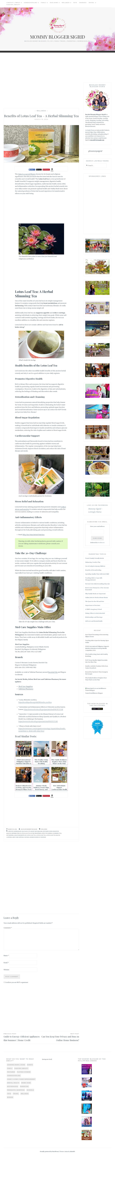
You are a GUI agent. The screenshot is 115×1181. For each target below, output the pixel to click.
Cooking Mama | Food (16, 1064)
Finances (82, 2)
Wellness (65, 2)
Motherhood (12, 1086)
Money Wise (26, 1082)
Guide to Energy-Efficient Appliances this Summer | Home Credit (22, 1037)
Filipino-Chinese (24, 1072)
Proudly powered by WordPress (49, 1151)
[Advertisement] (57, 67)
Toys (75, 2)
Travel (91, 2)
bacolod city (26, 831)
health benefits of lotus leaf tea (25, 835)
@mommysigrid (95, 151)
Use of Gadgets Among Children (95, 566)
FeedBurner (101, 542)
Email (6, 963)
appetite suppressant (14, 831)
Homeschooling (30, 2)
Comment (8, 928)
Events (30, 1064)
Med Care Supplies (25, 686)
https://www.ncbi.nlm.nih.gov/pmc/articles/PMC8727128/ (43, 709)
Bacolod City (53, 672)
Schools (30, 1090)
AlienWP (72, 1151)
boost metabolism (36, 831)
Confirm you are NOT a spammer (16, 982)
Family (43, 2)
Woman (10, 1097)
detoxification (47, 831)
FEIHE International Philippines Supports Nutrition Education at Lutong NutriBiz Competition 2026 (97, 648)
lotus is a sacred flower (26, 174)
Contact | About (13, 2)
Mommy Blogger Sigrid (57, 37)
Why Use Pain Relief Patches (33, 535)
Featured (11, 1072)
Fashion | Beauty (13, 4)
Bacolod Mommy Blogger (29, 829)
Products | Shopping (16, 1090)
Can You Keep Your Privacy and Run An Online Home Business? (60, 1037)
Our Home (54, 2)
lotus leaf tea (41, 835)
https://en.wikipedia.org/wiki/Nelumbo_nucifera (35, 702)
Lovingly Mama (90, 130)
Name (6, 955)
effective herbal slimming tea (51, 833)
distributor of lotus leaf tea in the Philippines (26, 833)
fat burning (10, 835)
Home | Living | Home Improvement (21, 1079)
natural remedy (29, 837)
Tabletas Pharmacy (25, 689)
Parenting (24, 1086)
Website (6, 969)
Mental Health (13, 1082)
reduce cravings (40, 837)
